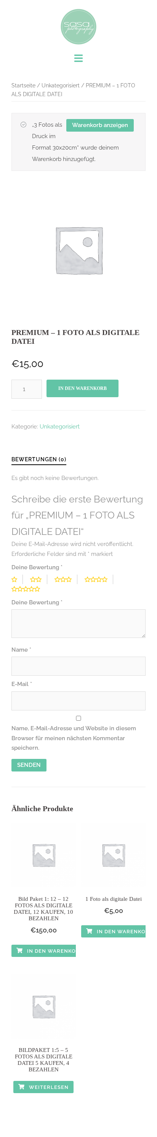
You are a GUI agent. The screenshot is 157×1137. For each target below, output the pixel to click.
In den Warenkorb (82, 388)
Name (21, 649)
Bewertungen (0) (38, 459)
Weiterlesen (48, 1087)
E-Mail (21, 684)
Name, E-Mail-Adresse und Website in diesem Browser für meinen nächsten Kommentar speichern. (73, 738)
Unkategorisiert (61, 85)
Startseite (23, 85)
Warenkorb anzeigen (100, 125)
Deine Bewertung (36, 567)
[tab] (38, 460)
